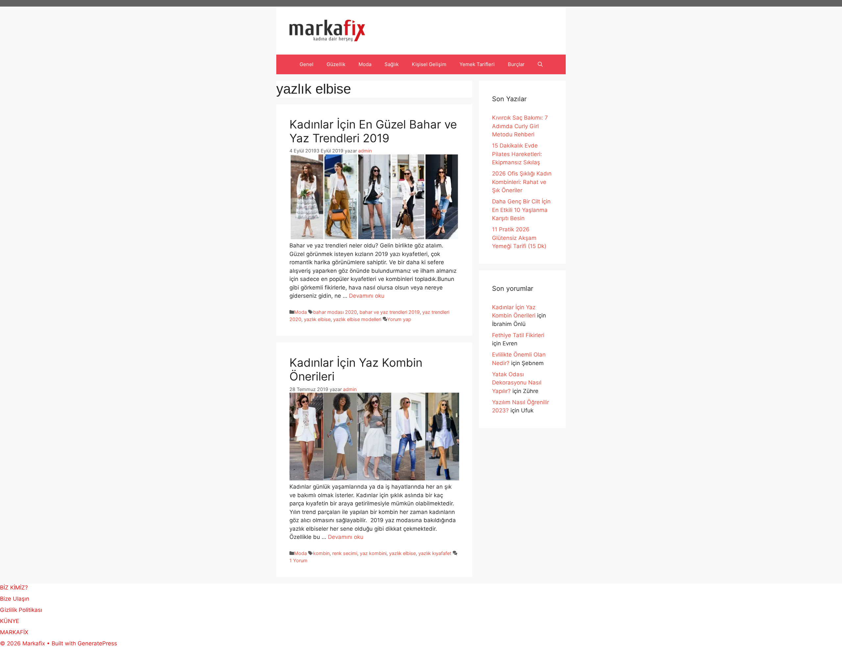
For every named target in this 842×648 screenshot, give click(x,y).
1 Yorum (298, 560)
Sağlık (391, 64)
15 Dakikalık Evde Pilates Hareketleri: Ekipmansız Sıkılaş (517, 154)
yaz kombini (373, 553)
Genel (306, 64)
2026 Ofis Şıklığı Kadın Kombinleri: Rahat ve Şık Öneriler (522, 182)
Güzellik (336, 64)
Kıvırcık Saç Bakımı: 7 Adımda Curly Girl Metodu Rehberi (520, 126)
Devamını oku (366, 295)
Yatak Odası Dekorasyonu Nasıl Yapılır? (516, 382)
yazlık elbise (317, 319)
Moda (365, 64)
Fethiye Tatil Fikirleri (518, 335)
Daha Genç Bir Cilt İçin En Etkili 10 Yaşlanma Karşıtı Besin (521, 209)
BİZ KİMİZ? (14, 587)
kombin (321, 553)
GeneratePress (97, 643)
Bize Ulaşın (14, 598)
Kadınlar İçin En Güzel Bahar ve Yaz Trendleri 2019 (373, 131)
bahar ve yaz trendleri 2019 (389, 312)
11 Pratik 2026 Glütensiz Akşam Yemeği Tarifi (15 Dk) (519, 237)
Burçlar (516, 64)
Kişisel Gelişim (429, 64)
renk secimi (344, 553)
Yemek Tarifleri (477, 64)
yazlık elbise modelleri (357, 319)
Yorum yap (399, 319)
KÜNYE (9, 621)
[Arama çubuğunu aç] (540, 64)
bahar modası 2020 (335, 312)
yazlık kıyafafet (434, 553)
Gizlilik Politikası (21, 610)
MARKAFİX (14, 632)
